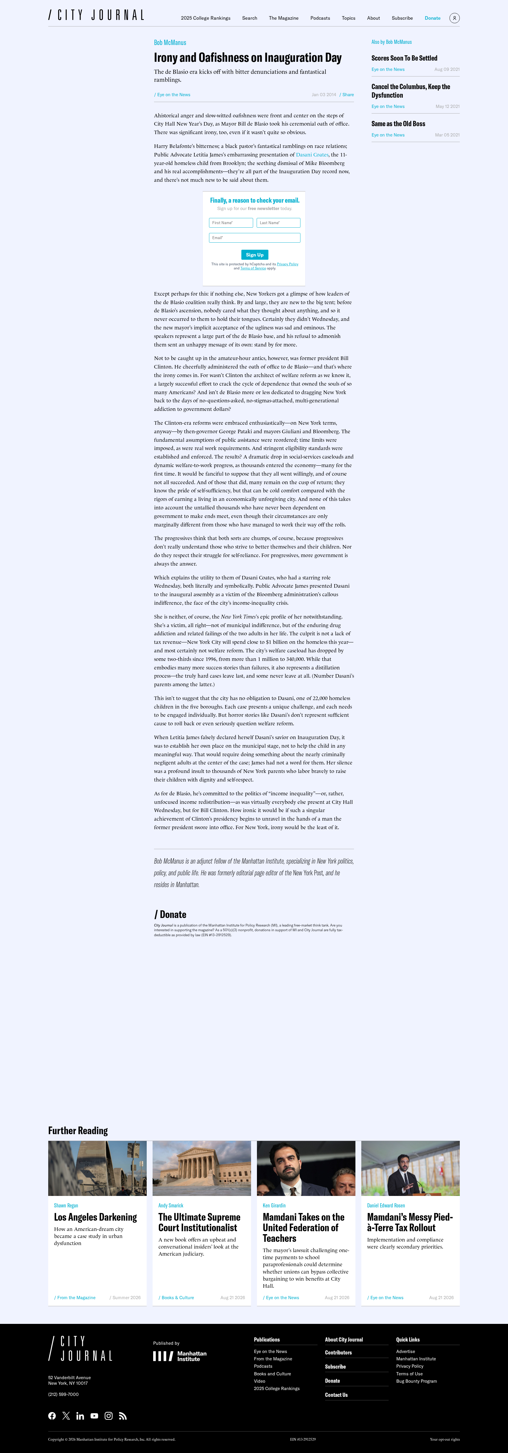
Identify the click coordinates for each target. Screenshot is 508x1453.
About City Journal (344, 1339)
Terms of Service (253, 268)
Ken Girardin (274, 1205)
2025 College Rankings (205, 18)
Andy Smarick (170, 1205)
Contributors (338, 1352)
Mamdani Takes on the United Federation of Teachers (304, 1227)
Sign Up (255, 255)
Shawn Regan (66, 1205)
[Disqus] (254, 1028)
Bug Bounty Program (416, 1381)
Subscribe (402, 18)
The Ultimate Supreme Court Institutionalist (199, 1222)
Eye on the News (282, 1297)
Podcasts (320, 18)
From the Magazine (76, 1297)
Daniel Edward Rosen (386, 1205)
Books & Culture (178, 1297)
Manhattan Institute (416, 1359)
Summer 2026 (127, 1297)
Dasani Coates (312, 154)
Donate (433, 18)
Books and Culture (272, 1374)
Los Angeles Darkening (95, 1217)
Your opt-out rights (445, 1439)
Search (249, 18)
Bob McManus (170, 42)
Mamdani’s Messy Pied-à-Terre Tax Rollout (410, 1222)
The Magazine (284, 18)
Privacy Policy (287, 264)
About (373, 18)
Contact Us (336, 1394)
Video (259, 1381)
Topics (348, 18)
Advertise (405, 1351)
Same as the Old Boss (398, 123)
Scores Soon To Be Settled (404, 58)
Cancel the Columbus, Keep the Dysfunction (411, 90)
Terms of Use (409, 1374)
